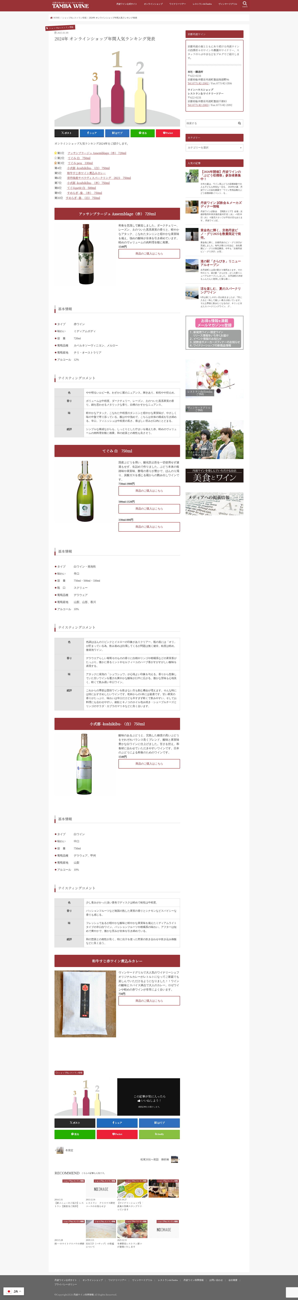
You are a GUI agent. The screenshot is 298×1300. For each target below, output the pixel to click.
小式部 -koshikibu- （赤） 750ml (88, 183)
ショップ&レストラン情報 (70, 1073)
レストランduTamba (202, 4)
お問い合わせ (216, 1280)
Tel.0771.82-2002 (198, 83)
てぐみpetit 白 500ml (81, 188)
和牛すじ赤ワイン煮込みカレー (86, 173)
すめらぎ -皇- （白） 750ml (83, 198)
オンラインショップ (153, 4)
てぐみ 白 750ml (79, 158)
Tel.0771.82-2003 (198, 105)
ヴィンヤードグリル (227, 4)
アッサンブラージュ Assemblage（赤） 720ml (97, 153)
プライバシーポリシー (65, 1284)
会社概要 (233, 1280)
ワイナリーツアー (177, 4)
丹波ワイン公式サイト (126, 4)
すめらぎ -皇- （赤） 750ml (84, 193)
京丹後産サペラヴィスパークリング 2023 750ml (99, 178)
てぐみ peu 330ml (80, 163)
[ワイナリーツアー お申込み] (215, 459)
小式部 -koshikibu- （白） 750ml (88, 168)
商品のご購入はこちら (149, 253)
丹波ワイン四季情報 (193, 1280)
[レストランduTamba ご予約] (215, 398)
